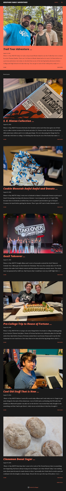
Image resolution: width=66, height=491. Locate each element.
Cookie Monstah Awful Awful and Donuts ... (30, 188)
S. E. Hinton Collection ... (18, 121)
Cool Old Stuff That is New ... (21, 391)
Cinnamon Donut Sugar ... (19, 459)
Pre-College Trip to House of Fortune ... (27, 324)
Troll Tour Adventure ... (17, 49)
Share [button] (4, 67)
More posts (60, 482)
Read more (60, 67)
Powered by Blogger (33, 487)
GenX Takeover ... (14, 256)
